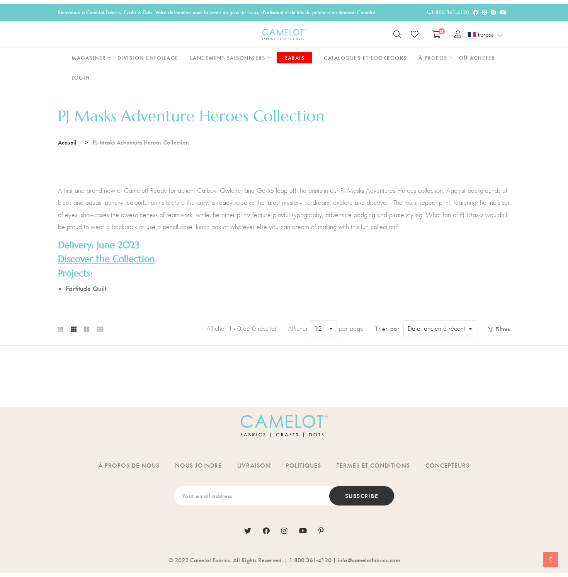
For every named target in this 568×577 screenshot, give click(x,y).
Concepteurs (447, 465)
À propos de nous (129, 465)
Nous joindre (198, 465)
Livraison (253, 465)
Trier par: (388, 329)
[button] (485, 35)
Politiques (303, 465)
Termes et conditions (373, 465)
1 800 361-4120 (450, 12)
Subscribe (362, 496)
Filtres (502, 329)
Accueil (67, 142)
